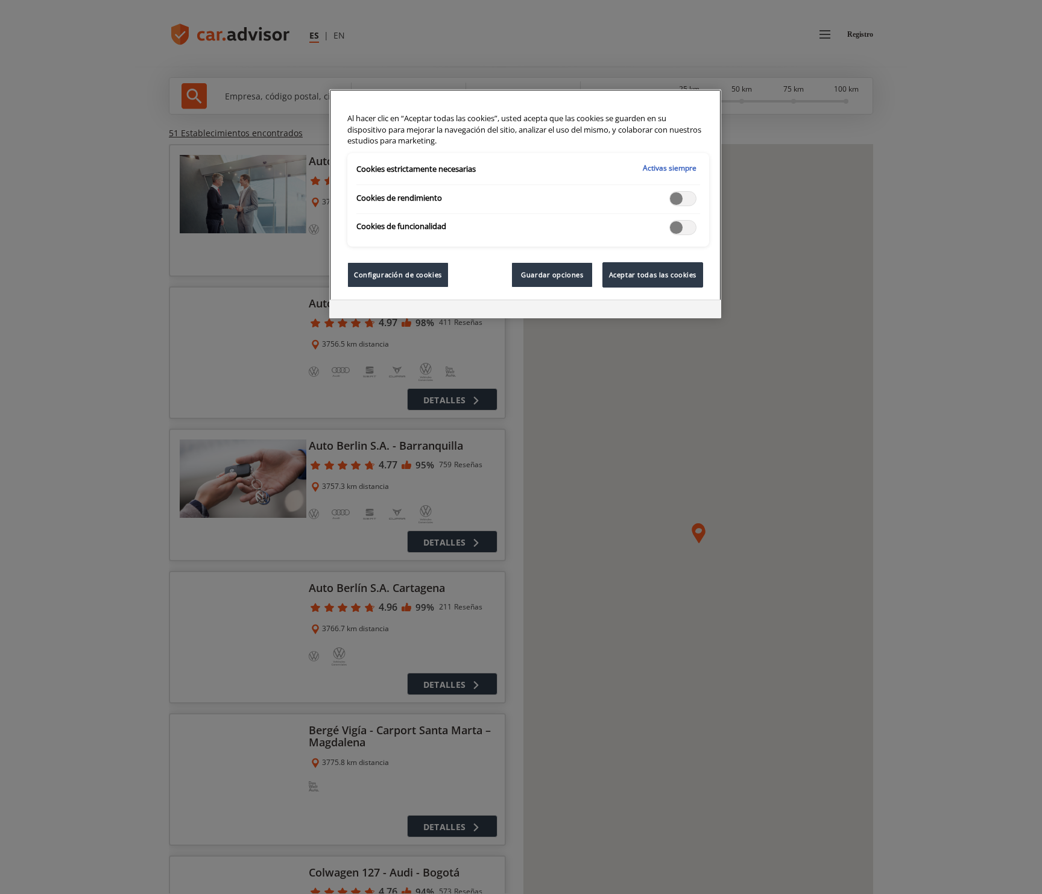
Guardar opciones (552, 274)
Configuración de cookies (398, 274)
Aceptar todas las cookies (652, 274)
